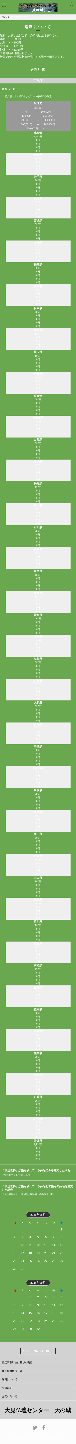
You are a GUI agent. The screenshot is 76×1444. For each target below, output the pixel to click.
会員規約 (7, 1387)
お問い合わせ (9, 1396)
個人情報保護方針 (12, 1370)
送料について (9, 1379)
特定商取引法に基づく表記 (17, 1362)
